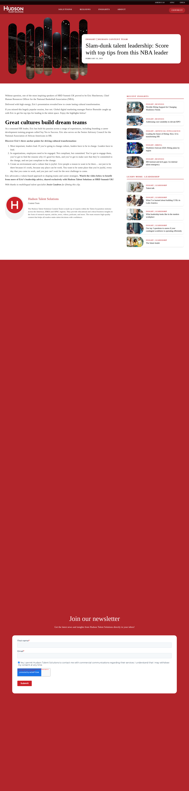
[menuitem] (65, 9)
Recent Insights (138, 96)
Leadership (152, 177)
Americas (160, 2)
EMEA (182, 2)
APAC (172, 2)
